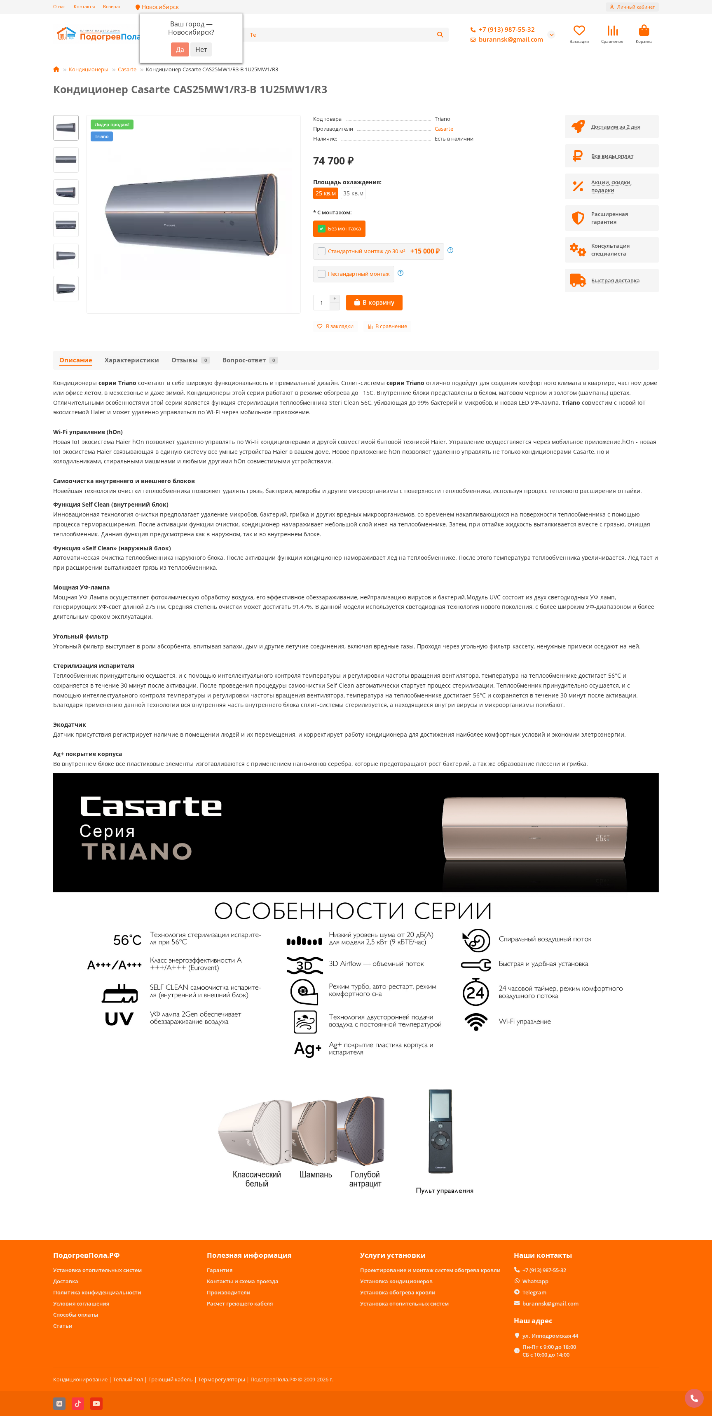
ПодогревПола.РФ (86, 1255)
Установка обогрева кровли (398, 1292)
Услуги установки (393, 1255)
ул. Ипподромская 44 (550, 1335)
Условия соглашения (81, 1303)
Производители (229, 1292)
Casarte (127, 69)
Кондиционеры (88, 69)
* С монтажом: (332, 212)
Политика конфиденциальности (97, 1292)
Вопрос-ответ (248, 360)
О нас (59, 6)
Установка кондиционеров (396, 1281)
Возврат (112, 6)
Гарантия (219, 1270)
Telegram (534, 1292)
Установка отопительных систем (97, 1270)
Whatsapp (535, 1281)
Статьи (63, 1325)
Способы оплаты (75, 1314)
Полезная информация (249, 1255)
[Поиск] (440, 34)
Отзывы (189, 360)
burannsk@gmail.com (511, 39)
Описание (75, 360)
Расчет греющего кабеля (240, 1303)
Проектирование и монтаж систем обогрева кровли (430, 1270)
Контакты (84, 6)
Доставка (65, 1281)
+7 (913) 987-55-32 (507, 29)
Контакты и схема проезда (243, 1281)
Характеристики (132, 360)
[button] (66, 116)
